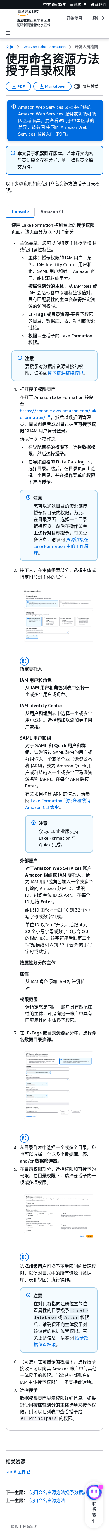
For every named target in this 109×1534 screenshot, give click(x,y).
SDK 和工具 (15, 1471)
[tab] (20, 211)
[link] (86, 46)
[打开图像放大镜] (24, 661)
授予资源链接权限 (65, 373)
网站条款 (30, 1526)
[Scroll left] (62, 18)
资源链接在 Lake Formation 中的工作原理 (61, 546)
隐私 (14, 1526)
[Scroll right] (102, 18)
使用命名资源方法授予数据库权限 (62, 1492)
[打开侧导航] (8, 33)
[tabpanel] (54, 824)
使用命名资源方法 (47, 1500)
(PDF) (61, 134)
